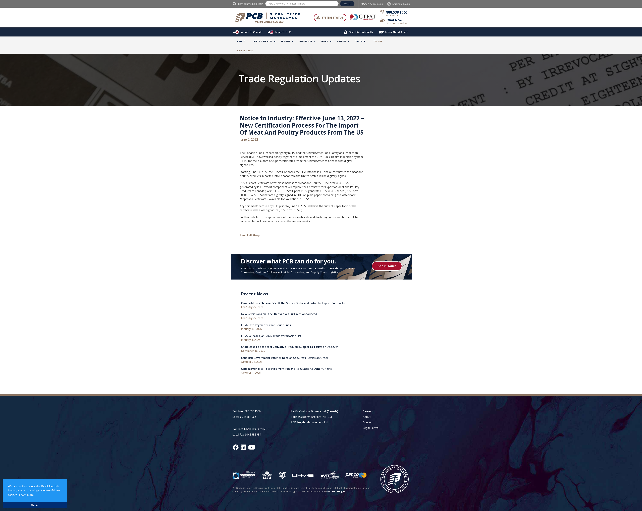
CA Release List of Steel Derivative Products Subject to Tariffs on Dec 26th (289, 347)
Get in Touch (387, 266)
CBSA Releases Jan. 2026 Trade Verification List (271, 336)
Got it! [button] (34, 505)
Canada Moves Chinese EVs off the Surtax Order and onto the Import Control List (294, 303)
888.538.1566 (396, 12)
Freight (341, 491)
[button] (263, 42)
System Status (332, 17)
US (333, 491)
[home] (269, 17)
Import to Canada (251, 32)
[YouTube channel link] (251, 447)
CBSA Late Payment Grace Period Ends (266, 325)
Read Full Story (250, 235)
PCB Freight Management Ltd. (310, 422)
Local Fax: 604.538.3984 (246, 434)
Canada (326, 491)
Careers (368, 411)
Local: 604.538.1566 (244, 417)
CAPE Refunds (245, 50)
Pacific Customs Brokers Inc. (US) (311, 417)
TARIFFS (377, 41)
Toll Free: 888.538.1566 (246, 411)
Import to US (283, 32)
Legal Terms (371, 428)
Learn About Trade (396, 32)
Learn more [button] (26, 495)
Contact (360, 41)
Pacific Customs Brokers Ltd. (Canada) (314, 411)
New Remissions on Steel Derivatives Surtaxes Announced (279, 314)
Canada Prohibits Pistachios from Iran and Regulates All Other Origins (286, 369)
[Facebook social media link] (236, 447)
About (241, 41)
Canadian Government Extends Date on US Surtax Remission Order (284, 358)
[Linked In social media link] (243, 447)
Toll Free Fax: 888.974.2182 (248, 429)
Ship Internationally (361, 32)
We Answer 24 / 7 (394, 16)
